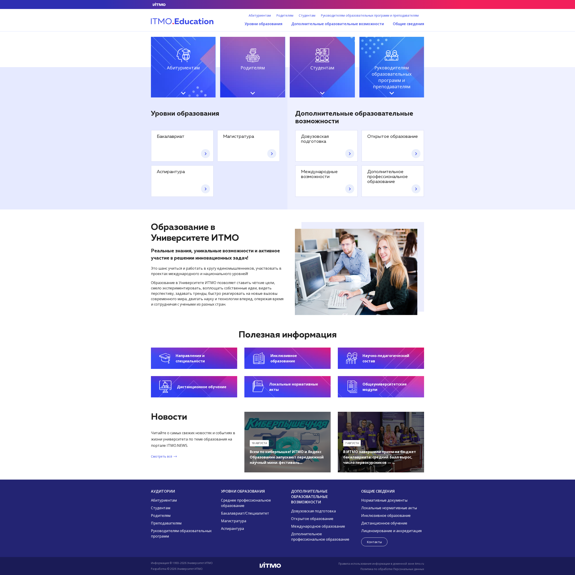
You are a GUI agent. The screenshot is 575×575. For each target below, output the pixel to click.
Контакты (374, 542)
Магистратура (233, 520)
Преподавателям (166, 523)
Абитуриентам (260, 15)
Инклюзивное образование (386, 515)
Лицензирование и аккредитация (391, 530)
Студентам (307, 15)
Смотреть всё (161, 456)
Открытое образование (312, 518)
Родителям (284, 15)
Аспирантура (232, 528)
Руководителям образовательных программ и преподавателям (370, 15)
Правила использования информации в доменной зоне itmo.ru (381, 564)
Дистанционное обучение (384, 523)
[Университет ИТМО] (287, 566)
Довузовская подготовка (313, 511)
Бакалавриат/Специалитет (245, 513)
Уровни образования (263, 23)
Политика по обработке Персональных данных (392, 569)
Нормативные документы (384, 500)
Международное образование (318, 526)
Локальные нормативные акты (389, 507)
